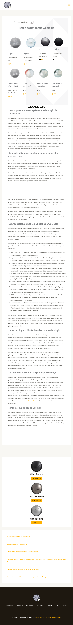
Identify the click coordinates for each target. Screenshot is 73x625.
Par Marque (9, 605)
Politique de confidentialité (53, 617)
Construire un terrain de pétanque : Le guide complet (22, 551)
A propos (49, 605)
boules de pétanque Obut (28, 401)
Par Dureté (29, 605)
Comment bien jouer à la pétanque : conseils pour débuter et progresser (28, 577)
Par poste (20, 605)
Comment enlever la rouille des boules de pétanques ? (23, 569)
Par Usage (39, 605)
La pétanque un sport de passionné (17, 544)
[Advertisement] (36, 190)
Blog (57, 605)
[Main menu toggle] (69, 5)
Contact (64, 605)
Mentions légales (40, 617)
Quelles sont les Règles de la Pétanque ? (19, 536)
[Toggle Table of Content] (31, 22)
